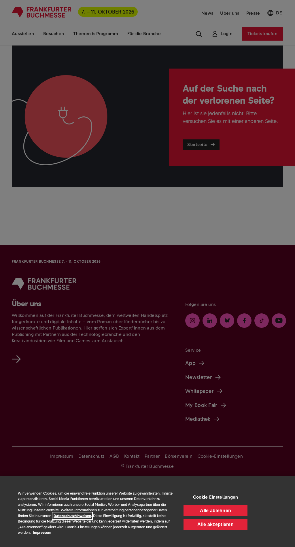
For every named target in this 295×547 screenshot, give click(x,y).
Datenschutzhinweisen (72, 516)
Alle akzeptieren (215, 524)
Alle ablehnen (215, 510)
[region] (147, 511)
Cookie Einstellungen (215, 497)
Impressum (42, 532)
